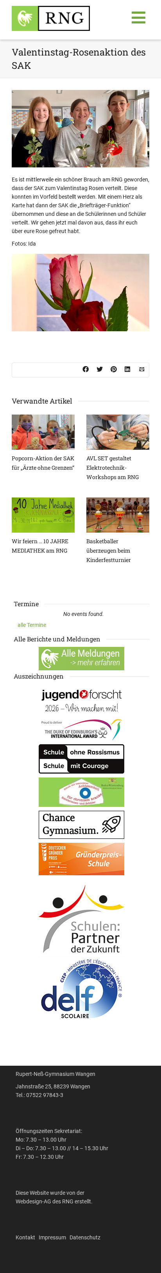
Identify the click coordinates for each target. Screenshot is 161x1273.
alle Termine (32, 625)
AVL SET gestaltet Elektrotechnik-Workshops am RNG (112, 467)
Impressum (52, 1237)
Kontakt (25, 1237)
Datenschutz (85, 1237)
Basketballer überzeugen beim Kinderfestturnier (108, 550)
